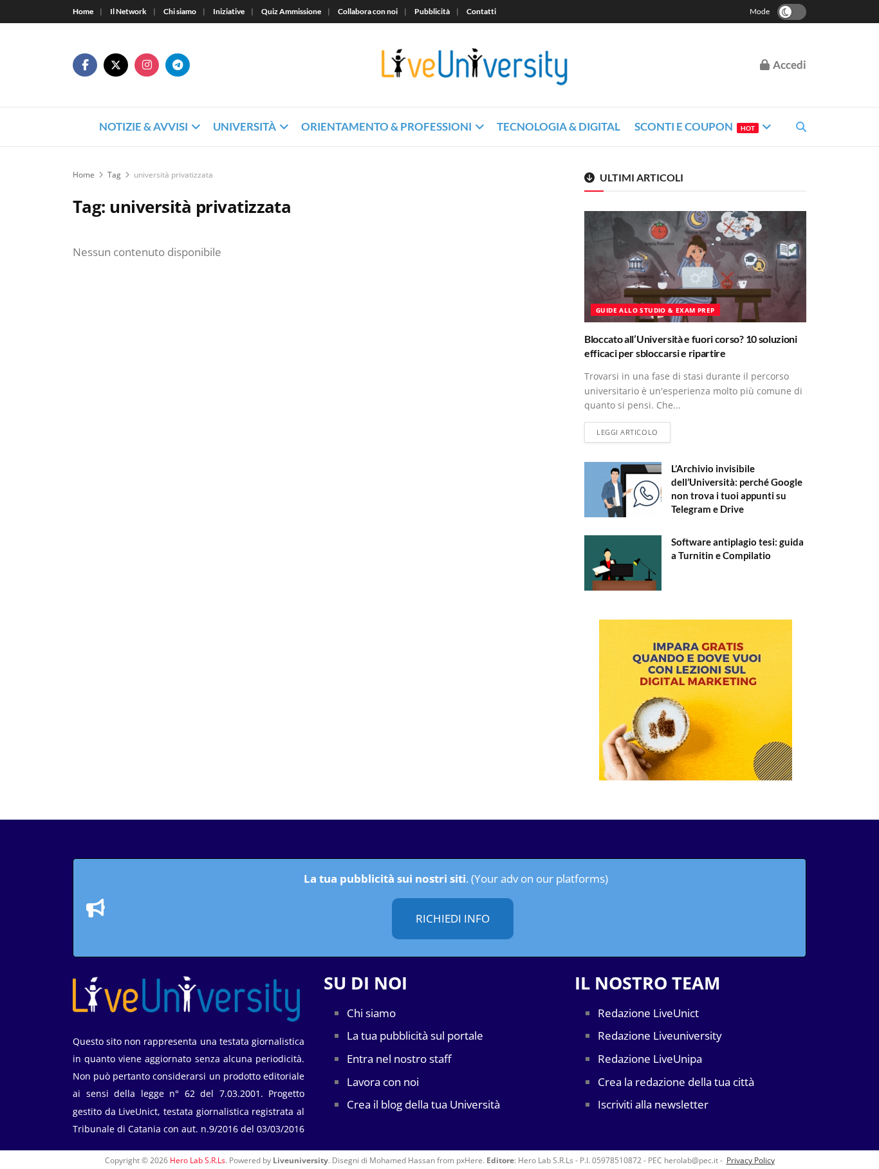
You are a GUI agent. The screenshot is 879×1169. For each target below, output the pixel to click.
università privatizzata (173, 174)
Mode (760, 11)
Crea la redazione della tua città (676, 1081)
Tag (114, 174)
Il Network (128, 11)
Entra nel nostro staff (399, 1058)
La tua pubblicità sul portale (415, 1035)
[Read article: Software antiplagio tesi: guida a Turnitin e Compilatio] (623, 563)
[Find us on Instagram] (146, 65)
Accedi (788, 64)
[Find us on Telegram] (177, 65)
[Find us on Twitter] (116, 65)
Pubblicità (432, 11)
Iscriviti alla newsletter (653, 1104)
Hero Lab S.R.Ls (197, 1160)
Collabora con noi (368, 11)
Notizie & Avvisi (143, 126)
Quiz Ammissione (291, 11)
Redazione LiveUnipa (650, 1058)
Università (244, 126)
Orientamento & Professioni (386, 126)
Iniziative (229, 11)
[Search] (801, 126)
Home (83, 11)
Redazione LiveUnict (648, 1013)
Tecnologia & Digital (558, 126)
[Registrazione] (695, 700)
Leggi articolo (634, 432)
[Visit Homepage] (475, 65)
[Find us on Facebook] (85, 65)
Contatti (481, 11)
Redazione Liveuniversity (660, 1035)
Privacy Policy (750, 1160)
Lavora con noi (383, 1081)
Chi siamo (179, 11)
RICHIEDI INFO (453, 918)
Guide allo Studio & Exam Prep (655, 310)
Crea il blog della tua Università (423, 1104)
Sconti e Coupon (694, 126)
